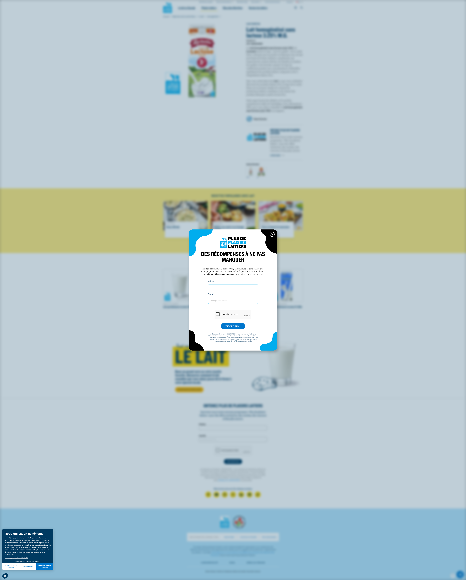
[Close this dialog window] (272, 234)
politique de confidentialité (233, 341)
